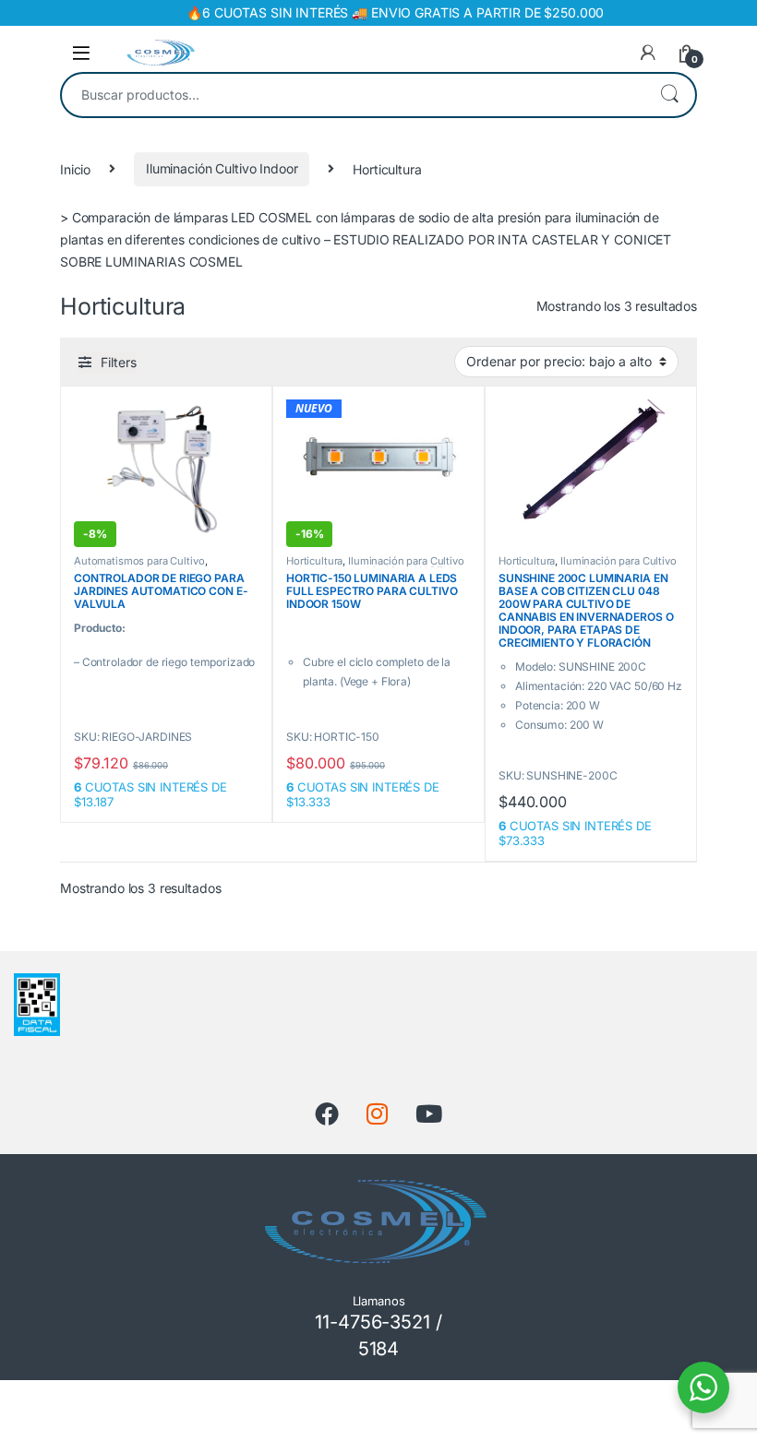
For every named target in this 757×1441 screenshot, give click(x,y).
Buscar (669, 95)
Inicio (75, 168)
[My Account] (648, 53)
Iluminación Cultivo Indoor (221, 168)
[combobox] (352, 95)
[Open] (81, 53)
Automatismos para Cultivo (139, 560)
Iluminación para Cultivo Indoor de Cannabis (375, 566)
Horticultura (314, 560)
